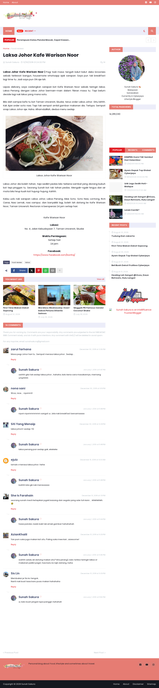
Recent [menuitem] (29, 31)
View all (100, 279)
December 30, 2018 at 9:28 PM (92, 424)
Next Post (99, 652)
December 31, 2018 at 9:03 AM (92, 459)
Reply (13, 359)
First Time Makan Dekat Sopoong (16, 309)
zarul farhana (21, 349)
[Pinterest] (39, 270)
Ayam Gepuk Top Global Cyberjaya (137, 172)
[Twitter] (32, 270)
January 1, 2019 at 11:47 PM (94, 369)
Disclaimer (138, 684)
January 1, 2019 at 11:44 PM (94, 519)
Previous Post (11, 652)
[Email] (53, 270)
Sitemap (151, 684)
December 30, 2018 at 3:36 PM (92, 349)
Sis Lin (15, 573)
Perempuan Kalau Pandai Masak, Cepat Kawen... (43, 39)
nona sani (18, 388)
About (15, 2)
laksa (27, 262)
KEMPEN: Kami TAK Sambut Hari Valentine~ (138, 158)
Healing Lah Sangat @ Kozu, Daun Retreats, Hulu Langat (139, 198)
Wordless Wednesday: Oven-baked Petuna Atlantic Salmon (54, 310)
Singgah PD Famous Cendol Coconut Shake (88, 309)
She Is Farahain (22, 495)
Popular (117, 150)
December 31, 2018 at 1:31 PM (93, 495)
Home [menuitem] (8, 31)
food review (17, 48)
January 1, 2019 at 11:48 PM (94, 409)
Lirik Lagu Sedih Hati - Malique (135, 185)
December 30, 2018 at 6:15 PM (92, 388)
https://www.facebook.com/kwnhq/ (54, 254)
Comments (148, 150)
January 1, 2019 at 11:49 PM (94, 555)
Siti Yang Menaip (23, 424)
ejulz (14, 460)
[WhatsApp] (46, 270)
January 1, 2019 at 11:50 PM (94, 597)
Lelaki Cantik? (131, 210)
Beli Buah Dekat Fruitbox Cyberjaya (130, 265)
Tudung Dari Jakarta (123, 236)
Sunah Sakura (29, 370)
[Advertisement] (99, 16)
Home (6, 2)
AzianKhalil (19, 534)
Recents (132, 150)
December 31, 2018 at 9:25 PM (93, 534)
